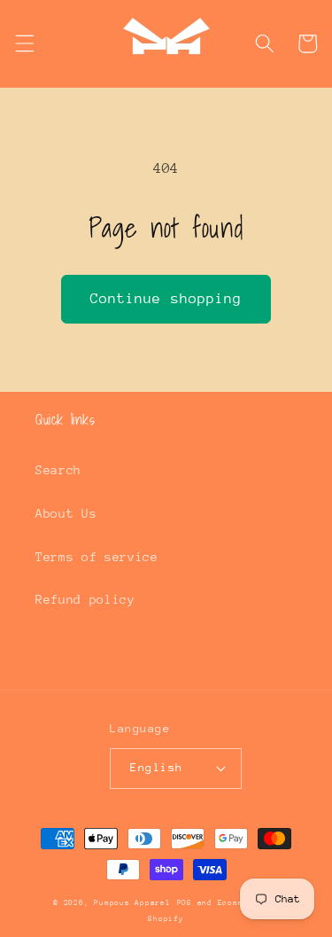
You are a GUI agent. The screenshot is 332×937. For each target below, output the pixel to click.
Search (58, 470)
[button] (24, 43)
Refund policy (85, 599)
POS (184, 902)
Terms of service (96, 557)
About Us (66, 513)
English (156, 767)
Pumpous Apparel (132, 902)
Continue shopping (166, 299)
